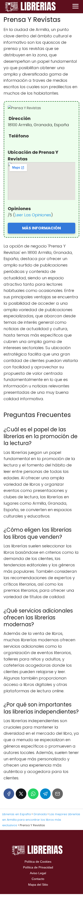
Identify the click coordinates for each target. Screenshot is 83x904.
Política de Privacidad (38, 867)
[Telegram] (45, 793)
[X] (21, 793)
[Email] (57, 793)
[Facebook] (9, 793)
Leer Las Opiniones (33, 215)
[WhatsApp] (33, 793)
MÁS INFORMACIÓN (41, 228)
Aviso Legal (38, 873)
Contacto (38, 879)
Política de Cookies (38, 861)
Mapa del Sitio (38, 884)
